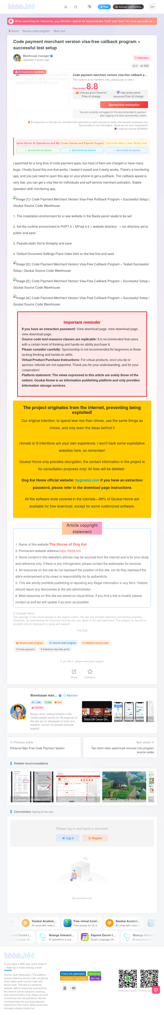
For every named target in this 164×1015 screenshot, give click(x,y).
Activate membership (130, 6)
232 (49, 702)
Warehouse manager (36, 56)
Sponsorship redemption (124, 105)
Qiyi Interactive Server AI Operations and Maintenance (38, 143)
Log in (70, 838)
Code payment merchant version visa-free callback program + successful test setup (76, 44)
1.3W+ (37, 702)
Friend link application (73, 973)
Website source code (97, 642)
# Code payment (25, 649)
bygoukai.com (87, 480)
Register (97, 838)
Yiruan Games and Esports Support (82, 143)
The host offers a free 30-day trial (126, 143)
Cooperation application (74, 978)
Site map (95, 978)
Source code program (36, 31)
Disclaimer (94, 973)
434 (59, 702)
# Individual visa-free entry (55, 649)
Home (14, 31)
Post (106, 6)
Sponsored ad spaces (38, 150)
